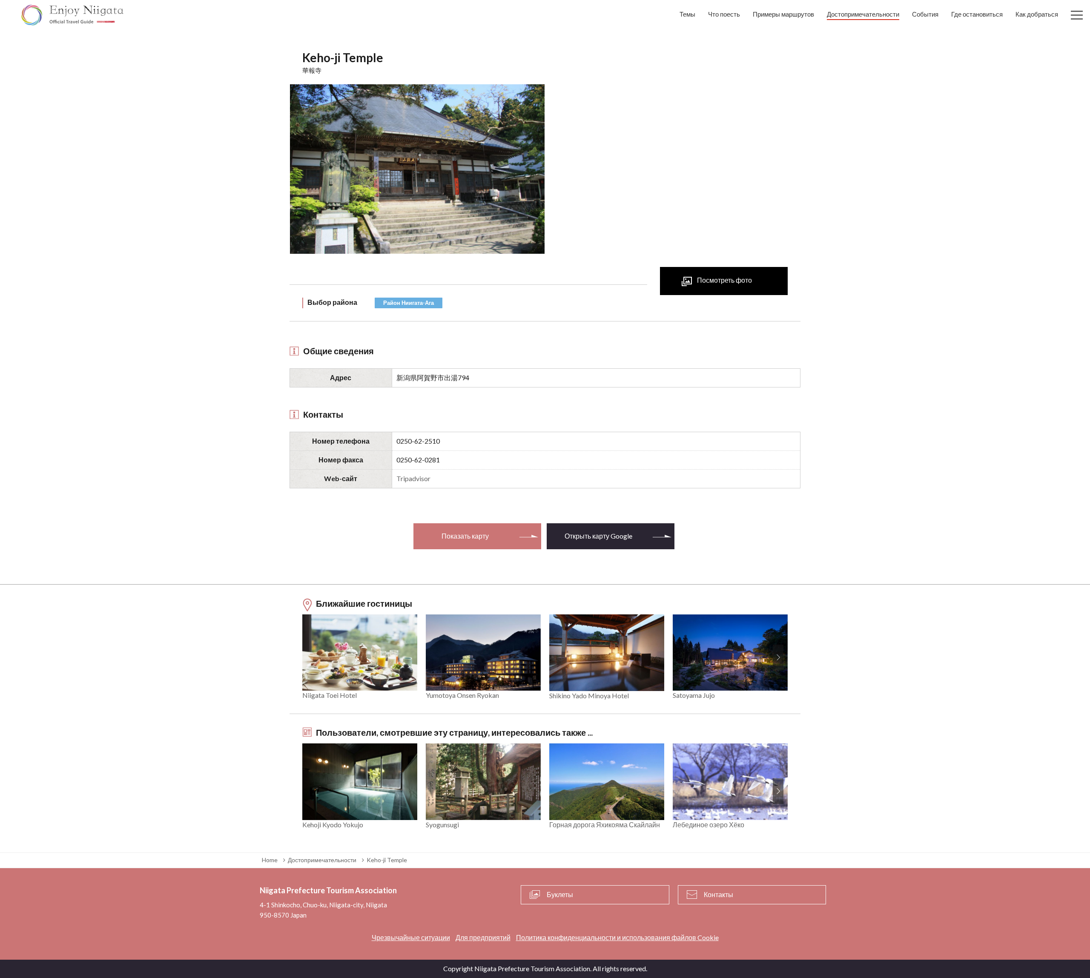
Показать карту (465, 536)
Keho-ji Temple (387, 859)
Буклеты (560, 894)
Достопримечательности (322, 859)
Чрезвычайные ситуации (411, 937)
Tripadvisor (413, 478)
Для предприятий (483, 937)
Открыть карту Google (598, 536)
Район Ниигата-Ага (408, 302)
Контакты (718, 894)
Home (270, 859)
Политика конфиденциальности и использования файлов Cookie (617, 937)
